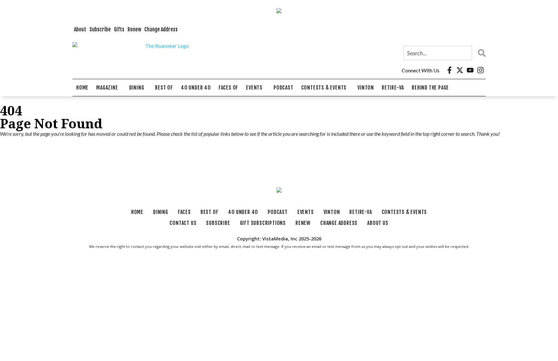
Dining (136, 87)
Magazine (107, 87)
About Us (377, 223)
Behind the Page (430, 87)
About (80, 29)
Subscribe (100, 29)
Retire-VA (393, 87)
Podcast (284, 87)
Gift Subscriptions (263, 223)
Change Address (161, 29)
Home (82, 87)
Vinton (365, 87)
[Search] (480, 53)
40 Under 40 (196, 87)
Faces (184, 212)
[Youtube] (470, 70)
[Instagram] (480, 70)
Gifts (119, 29)
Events (254, 87)
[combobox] (437, 53)
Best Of (164, 87)
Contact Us (183, 223)
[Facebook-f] (449, 70)
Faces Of (228, 87)
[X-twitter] (460, 70)
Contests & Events (324, 87)
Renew (134, 29)
